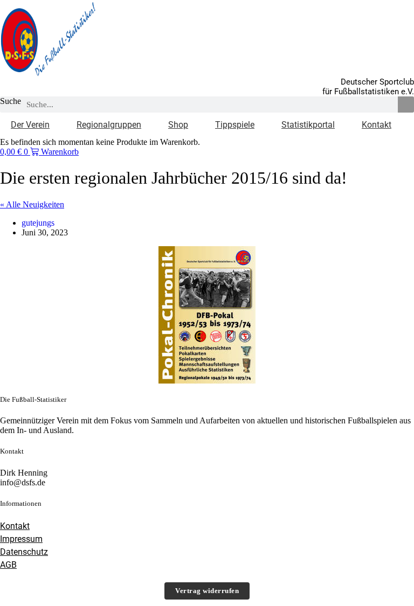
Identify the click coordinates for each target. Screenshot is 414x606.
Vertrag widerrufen (207, 591)
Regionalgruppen (109, 125)
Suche (10, 101)
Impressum (21, 539)
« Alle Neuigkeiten (32, 204)
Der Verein (30, 125)
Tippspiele (234, 125)
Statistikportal (308, 125)
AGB (8, 565)
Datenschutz (24, 552)
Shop (178, 125)
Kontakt (376, 125)
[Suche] (406, 104)
